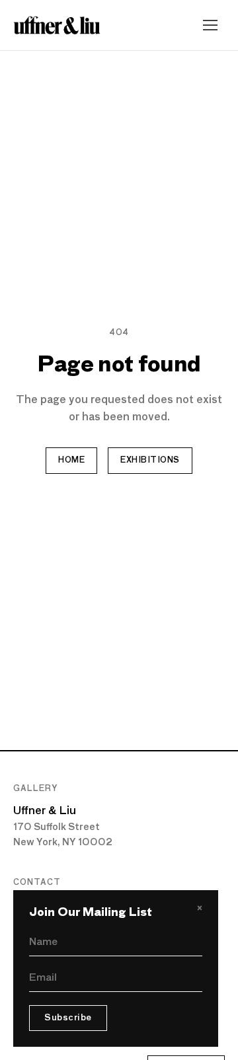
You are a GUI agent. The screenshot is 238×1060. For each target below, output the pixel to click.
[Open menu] (210, 25)
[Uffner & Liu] (56, 25)
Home (71, 461)
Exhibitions (149, 461)
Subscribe (68, 1018)
